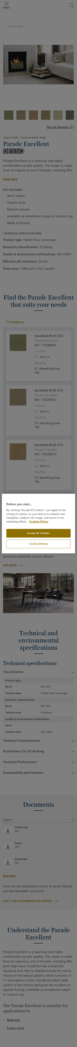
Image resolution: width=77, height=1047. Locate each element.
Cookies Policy (38, 521)
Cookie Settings (38, 544)
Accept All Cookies (38, 533)
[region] (38, 523)
